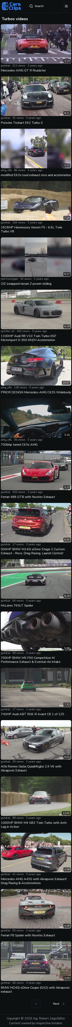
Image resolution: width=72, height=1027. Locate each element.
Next (56, 1004)
